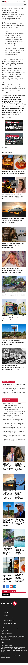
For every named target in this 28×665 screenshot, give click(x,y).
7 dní (19, 399)
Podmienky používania (10, 618)
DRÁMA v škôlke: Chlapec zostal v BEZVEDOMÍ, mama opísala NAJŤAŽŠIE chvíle (15, 389)
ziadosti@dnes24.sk (5, 639)
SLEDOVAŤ (6, 595)
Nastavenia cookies (9, 620)
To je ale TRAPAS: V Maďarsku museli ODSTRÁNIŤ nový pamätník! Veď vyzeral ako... (14, 416)
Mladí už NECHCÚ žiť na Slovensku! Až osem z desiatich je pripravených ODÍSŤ (14, 420)
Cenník (6, 615)
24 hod (19, 401)
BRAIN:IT (9, 657)
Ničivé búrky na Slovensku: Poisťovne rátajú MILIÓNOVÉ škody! (13, 404)
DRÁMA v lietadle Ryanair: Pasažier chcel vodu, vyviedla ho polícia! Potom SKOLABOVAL (15, 412)
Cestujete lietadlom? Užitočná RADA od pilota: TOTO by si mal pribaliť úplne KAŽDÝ (14, 424)
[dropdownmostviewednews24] (14, 444)
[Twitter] (7, 586)
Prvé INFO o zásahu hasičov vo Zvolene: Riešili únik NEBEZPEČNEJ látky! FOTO (14, 393)
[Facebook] (4, 586)
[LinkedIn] (15, 586)
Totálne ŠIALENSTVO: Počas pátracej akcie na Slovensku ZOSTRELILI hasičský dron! (14, 440)
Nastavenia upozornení (10, 623)
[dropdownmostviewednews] (14, 397)
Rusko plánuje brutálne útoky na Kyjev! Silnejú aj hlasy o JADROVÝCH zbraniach (15, 428)
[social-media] (2, 642)
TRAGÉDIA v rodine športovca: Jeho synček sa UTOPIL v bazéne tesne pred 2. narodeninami (14, 436)
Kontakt (6, 612)
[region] (13, 2)
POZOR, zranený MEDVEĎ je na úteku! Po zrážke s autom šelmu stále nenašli (14, 385)
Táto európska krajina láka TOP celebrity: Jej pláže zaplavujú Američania (14, 432)
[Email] (11, 586)
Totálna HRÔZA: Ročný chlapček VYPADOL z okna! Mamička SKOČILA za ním (14, 408)
